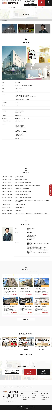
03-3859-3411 (32, 3)
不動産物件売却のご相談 (45, 397)
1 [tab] (24, 350)
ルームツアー (36, 395)
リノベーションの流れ (25, 397)
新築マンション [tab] (32, 274)
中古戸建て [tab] (20, 274)
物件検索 (22, 393)
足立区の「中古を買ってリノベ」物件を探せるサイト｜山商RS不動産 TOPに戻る (18, 386)
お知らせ (33, 399)
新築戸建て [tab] (44, 274)
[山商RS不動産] (10, 3)
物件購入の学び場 (24, 399)
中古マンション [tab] (7, 275)
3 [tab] (26, 350)
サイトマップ (32, 406)
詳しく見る (9, 349)
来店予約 (42, 395)
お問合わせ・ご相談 (44, 393)
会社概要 (33, 397)
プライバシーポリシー (44, 399)
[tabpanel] (26, 343)
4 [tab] (27, 350)
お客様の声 (34, 393)
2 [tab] (25, 350)
